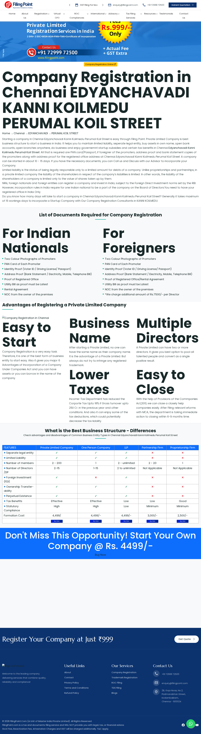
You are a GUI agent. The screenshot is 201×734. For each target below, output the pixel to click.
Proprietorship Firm (182, 447)
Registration (41, 13)
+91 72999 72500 (155, 4)
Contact (69, 677)
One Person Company (95, 447)
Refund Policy (71, 692)
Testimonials (166, 13)
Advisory (113, 13)
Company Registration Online (99, 64)
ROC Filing (117, 682)
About (67, 672)
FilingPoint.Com (18, 721)
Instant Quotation (181, 5)
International (97, 13)
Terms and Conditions (76, 687)
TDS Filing (116, 687)
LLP (126, 447)
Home (12, 13)
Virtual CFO (57, 15)
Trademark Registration (124, 677)
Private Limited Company (56, 447)
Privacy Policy (71, 682)
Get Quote (184, 639)
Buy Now (56, 521)
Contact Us (183, 15)
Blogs (114, 692)
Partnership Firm (152, 447)
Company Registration (136, 215)
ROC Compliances (77, 15)
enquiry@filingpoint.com (125, 4)
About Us (25, 15)
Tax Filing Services (130, 15)
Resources (150, 13)
